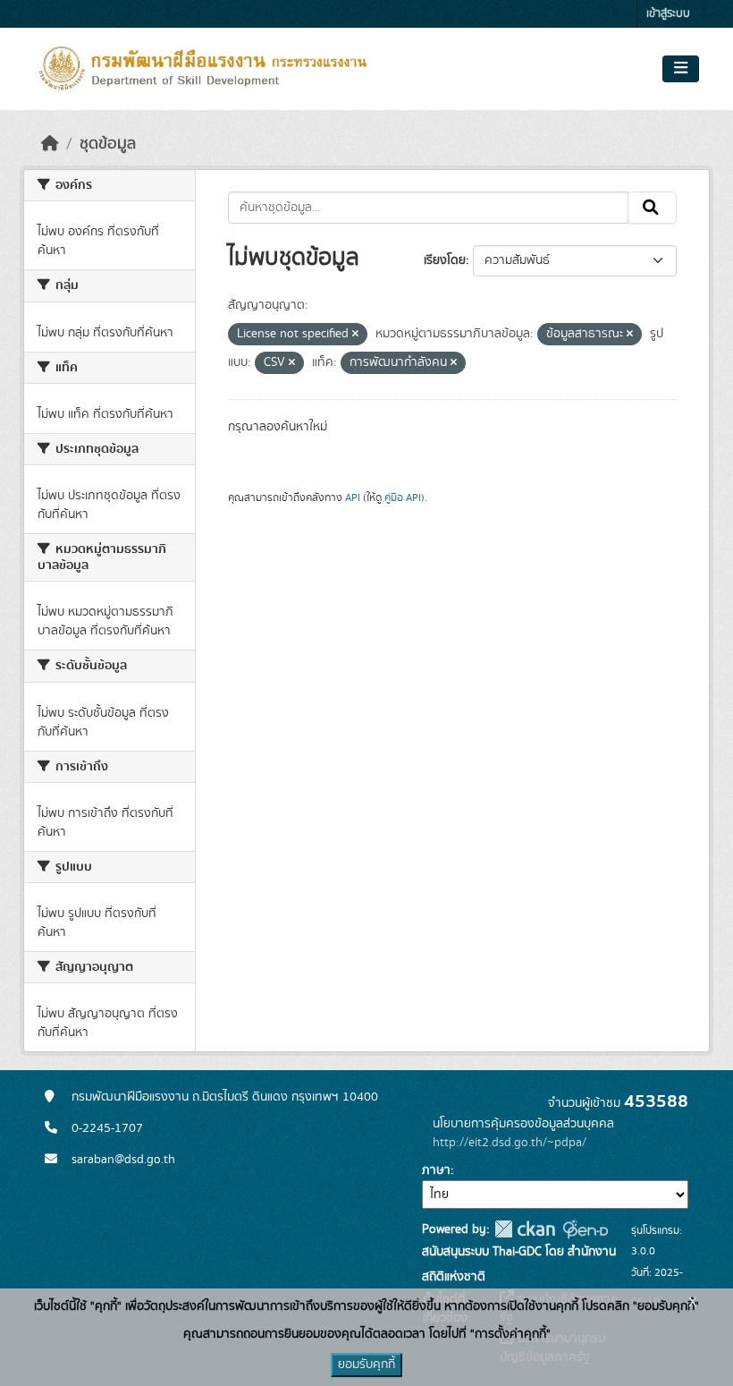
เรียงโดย (445, 260)
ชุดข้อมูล (108, 144)
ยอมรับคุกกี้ (366, 1364)
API (352, 497)
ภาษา (436, 1170)
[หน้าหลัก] (50, 144)
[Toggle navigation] (680, 68)
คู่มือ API (402, 497)
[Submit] (652, 207)
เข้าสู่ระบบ (668, 13)
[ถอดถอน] (355, 334)
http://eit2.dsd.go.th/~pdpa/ (509, 1143)
